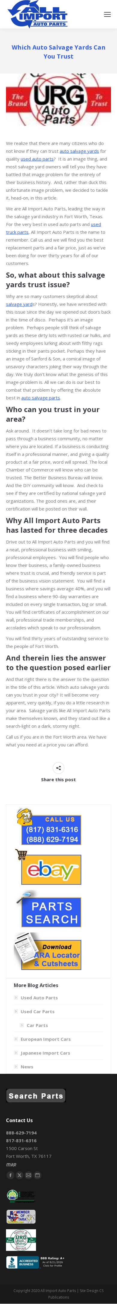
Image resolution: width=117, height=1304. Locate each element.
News (27, 1067)
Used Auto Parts (39, 998)
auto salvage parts (40, 398)
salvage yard (19, 304)
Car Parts (37, 1025)
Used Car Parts (38, 1011)
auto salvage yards (79, 151)
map (11, 1164)
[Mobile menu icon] (107, 14)
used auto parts (37, 159)
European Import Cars (46, 1039)
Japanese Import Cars (45, 1053)
